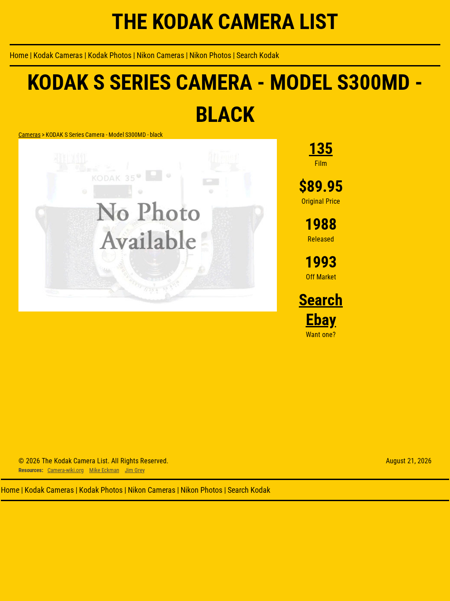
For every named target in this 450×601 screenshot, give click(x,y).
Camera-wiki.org (65, 470)
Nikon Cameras (160, 55)
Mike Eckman (104, 470)
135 (321, 148)
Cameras (29, 134)
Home (19, 55)
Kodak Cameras (58, 55)
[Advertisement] (398, 271)
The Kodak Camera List (225, 21)
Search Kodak (257, 55)
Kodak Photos (109, 55)
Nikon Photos (210, 55)
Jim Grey (135, 470)
